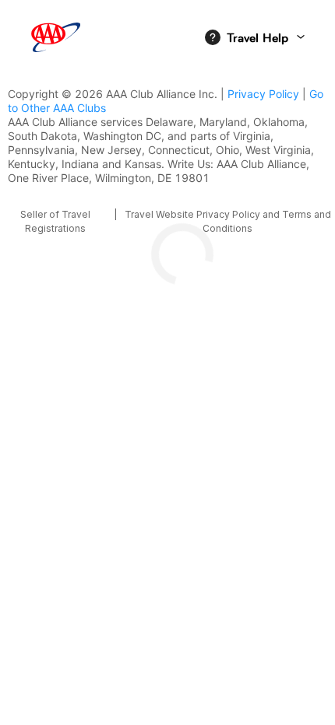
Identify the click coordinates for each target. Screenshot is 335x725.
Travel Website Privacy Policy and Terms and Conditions (228, 221)
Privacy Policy (263, 93)
